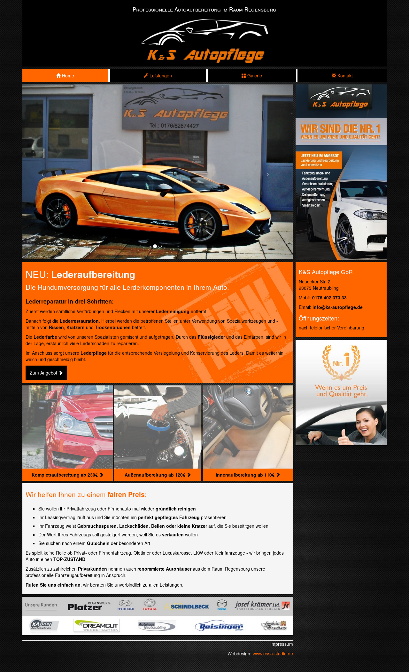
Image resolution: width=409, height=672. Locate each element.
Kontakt (344, 75)
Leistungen (160, 75)
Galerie (254, 75)
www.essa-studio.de (273, 653)
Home (67, 75)
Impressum (281, 644)
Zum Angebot (44, 372)
